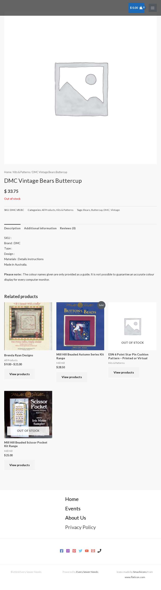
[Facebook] (62, 551)
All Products (48, 209)
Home (7, 172)
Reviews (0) (67, 228)
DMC (107, 209)
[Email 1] (93, 551)
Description (12, 228)
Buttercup (97, 209)
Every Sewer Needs (87, 571)
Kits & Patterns (21, 172)
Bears (86, 209)
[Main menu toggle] (153, 8)
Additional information (40, 228)
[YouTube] (87, 551)
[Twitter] (80, 551)
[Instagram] (68, 551)
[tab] (12, 228)
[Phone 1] (99, 551)
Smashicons (140, 571)
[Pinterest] (74, 551)
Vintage (115, 209)
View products (19, 374)
